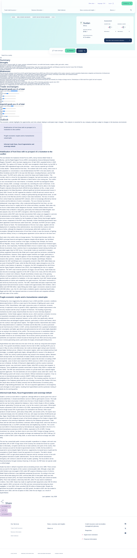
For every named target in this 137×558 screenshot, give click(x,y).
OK (1, 57)
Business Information (16, 532)
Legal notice (14, 553)
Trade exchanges (58, 50)
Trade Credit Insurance (16, 528)
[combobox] (68, 56)
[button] (10, 10)
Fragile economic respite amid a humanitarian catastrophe (19, 137)
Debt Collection (14, 535)
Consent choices (59, 553)
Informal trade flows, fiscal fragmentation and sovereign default (19, 145)
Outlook (71, 50)
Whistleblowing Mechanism (44, 553)
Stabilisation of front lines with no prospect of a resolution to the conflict (20, 128)
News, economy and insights (56, 524)
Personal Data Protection (27, 553)
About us (50, 528)
